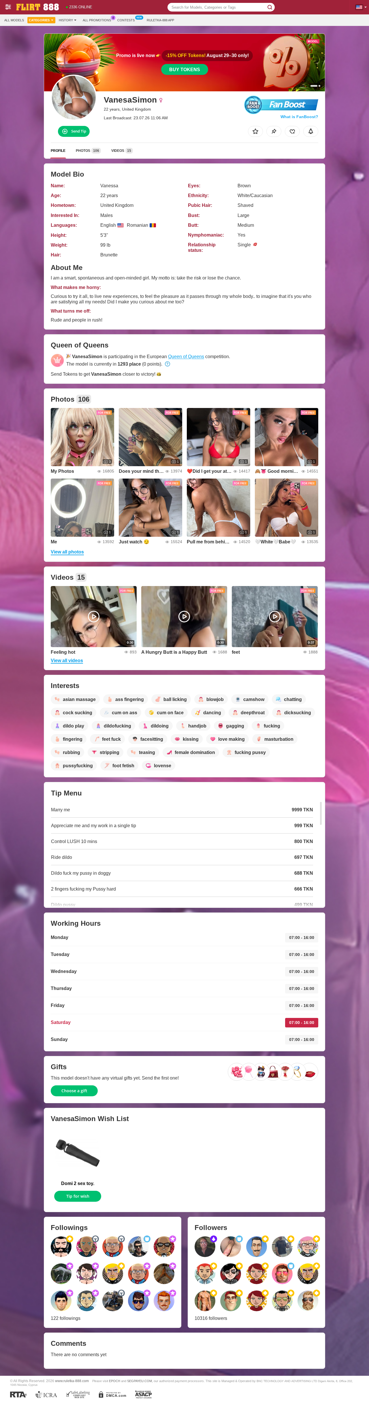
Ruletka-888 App (160, 20)
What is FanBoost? (299, 116)
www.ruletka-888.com (72, 1381)
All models (14, 20)
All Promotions (97, 20)
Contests (126, 20)
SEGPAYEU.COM (139, 1381)
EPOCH (114, 1381)
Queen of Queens (186, 356)
